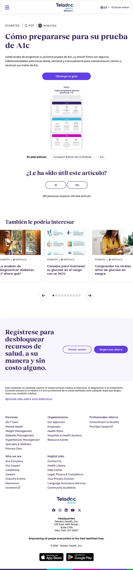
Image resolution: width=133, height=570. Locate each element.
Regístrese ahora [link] (111, 349)
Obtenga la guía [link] (66, 76)
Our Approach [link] (56, 422)
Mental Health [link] (14, 426)
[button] (7, 7)
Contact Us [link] (54, 461)
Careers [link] (10, 474)
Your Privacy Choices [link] (61, 478)
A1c (102, 156)
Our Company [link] (14, 461)
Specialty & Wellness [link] (18, 444)
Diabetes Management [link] (20, 435)
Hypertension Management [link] (23, 439)
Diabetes (12, 25)
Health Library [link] (56, 465)
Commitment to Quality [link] (104, 422)
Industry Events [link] (15, 478)
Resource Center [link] (58, 439)
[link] (53, 510)
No (77, 185)
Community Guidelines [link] (62, 487)
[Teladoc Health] (66, 500)
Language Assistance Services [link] (67, 483)
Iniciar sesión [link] (121, 7)
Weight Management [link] (19, 431)
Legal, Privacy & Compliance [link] (65, 474)
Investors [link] (12, 487)
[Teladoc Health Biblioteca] (64, 7)
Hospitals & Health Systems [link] (65, 435)
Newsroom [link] (12, 483)
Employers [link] (54, 426)
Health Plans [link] (55, 431)
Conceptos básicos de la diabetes (72, 156)
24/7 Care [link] (12, 422)
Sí (56, 185)
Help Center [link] (55, 470)
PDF (31, 25)
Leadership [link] (12, 470)
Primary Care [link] (14, 448)
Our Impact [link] (13, 465)
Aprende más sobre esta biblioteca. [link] (29, 399)
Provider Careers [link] (100, 426)
